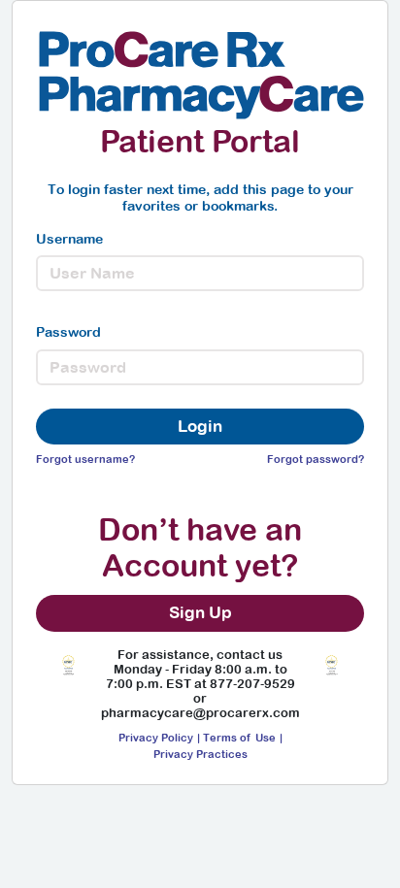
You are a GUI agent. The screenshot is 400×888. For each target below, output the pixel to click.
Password (68, 331)
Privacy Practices (200, 753)
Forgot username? (85, 458)
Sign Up (200, 612)
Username (69, 238)
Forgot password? (315, 458)
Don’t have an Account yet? (200, 547)
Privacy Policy (155, 737)
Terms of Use (239, 737)
